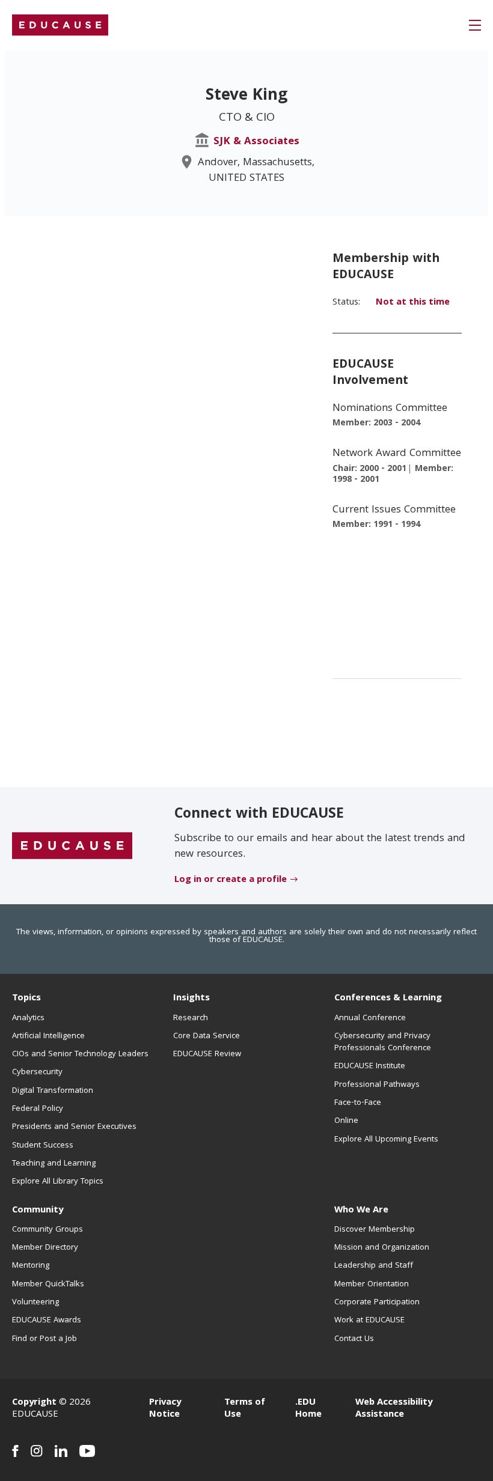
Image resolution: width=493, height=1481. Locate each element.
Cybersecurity (37, 1072)
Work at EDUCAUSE (369, 1320)
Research (190, 1018)
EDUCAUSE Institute (369, 1066)
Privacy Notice (165, 1409)
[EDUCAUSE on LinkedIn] (61, 1451)
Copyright (34, 1403)
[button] (475, 25)
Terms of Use (244, 1409)
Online (346, 1121)
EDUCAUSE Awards (46, 1320)
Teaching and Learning (54, 1163)
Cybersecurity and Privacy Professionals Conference (382, 1042)
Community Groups (47, 1229)
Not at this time (413, 303)
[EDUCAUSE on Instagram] (37, 1451)
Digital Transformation (52, 1091)
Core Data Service (206, 1036)
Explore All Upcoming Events (386, 1139)
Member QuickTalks (48, 1284)
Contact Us (354, 1339)
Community (37, 1210)
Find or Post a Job (44, 1339)
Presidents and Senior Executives (74, 1127)
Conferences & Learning (388, 998)
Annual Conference (370, 1018)
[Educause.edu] (72, 846)
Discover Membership (374, 1229)
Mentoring (30, 1266)
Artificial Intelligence (48, 1036)
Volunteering (35, 1302)
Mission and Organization (381, 1247)
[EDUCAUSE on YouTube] (87, 1451)
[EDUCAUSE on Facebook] (15, 1451)
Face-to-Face (357, 1103)
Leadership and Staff (373, 1266)
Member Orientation (371, 1284)
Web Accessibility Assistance (393, 1409)
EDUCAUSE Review (207, 1054)
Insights (191, 998)
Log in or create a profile (230, 880)
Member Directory (45, 1247)
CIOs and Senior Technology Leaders (80, 1054)
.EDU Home (308, 1409)
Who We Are (361, 1210)
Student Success (42, 1145)
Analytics (28, 1018)
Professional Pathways (377, 1085)
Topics (26, 998)
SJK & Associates (256, 142)
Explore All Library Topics (57, 1181)
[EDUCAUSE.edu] (60, 25)
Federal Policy (37, 1109)
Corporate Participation (377, 1302)
